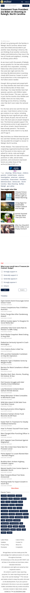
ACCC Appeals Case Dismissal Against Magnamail (14, 441)
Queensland (19, 505)
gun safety (10, 186)
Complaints (19, 547)
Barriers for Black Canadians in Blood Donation (14, 368)
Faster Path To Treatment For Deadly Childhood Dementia (14, 423)
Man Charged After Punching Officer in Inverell (15, 434)
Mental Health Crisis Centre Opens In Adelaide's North (14, 469)
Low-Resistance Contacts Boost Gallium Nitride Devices (12, 390)
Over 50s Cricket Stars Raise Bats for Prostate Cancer (14, 448)
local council (5, 511)
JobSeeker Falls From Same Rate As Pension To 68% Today (14, 329)
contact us (7, 591)
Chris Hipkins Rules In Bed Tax (12, 349)
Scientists (4, 526)
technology (19, 514)
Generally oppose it (10, 279)
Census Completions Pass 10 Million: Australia (14, 308)
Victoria (8, 501)
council (10, 508)
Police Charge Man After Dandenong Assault (14, 315)
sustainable (17, 520)
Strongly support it (10, 272)
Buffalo (21, 184)
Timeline (4, 296)
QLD (21, 523)
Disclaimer (4, 547)
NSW (3, 501)
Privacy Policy (5, 545)
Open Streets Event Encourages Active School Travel (15, 302)
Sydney (16, 526)
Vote (5, 290)
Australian (16, 498)
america (21, 175)
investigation (5, 177)
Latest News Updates (4, 541)
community (5, 179)
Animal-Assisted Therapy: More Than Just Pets (21, 215)
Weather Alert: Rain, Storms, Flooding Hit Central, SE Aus (14, 375)
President (23, 179)
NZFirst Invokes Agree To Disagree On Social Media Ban (15, 322)
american (14, 177)
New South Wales (14, 511)
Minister (12, 505)
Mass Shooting (13, 184)
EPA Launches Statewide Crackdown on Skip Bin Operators (14, 355)
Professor (14, 501)
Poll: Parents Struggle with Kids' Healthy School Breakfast (12, 383)
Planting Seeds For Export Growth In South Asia (14, 483)
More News (15, 488)
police (10, 498)
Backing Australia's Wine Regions (13, 409)
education (11, 514)
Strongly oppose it (10, 282)
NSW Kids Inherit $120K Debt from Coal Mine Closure (13, 403)
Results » (22, 290)
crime (3, 520)
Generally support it (11, 275)
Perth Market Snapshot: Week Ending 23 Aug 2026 (14, 335)
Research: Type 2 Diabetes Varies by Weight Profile (14, 362)
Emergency (9, 520)
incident (10, 532)
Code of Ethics (20, 540)
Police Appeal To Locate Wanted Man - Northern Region (14, 455)
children (25, 173)
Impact (19, 529)
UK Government (14, 523)
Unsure (6, 286)
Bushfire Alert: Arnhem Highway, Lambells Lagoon (13, 463)
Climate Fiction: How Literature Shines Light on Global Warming (21, 195)
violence (21, 177)
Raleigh (3, 186)
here (16, 164)
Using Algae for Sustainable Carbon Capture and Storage (21, 205)
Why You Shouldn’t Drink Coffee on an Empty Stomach (22, 227)
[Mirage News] (6, 2)
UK (14, 508)
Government (14, 179)
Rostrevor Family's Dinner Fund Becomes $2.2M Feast (12, 415)
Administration (6, 182)
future (10, 526)
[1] (19, 576)
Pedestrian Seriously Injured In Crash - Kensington (15, 343)
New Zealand (5, 523)
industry (26, 514)
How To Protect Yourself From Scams (14, 429)
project (26, 517)
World (2, 5)
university (19, 495)
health (20, 501)
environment (5, 505)
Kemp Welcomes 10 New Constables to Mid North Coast (14, 397)
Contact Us (19, 542)
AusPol (12, 517)
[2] (21, 576)
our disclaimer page (19, 591)
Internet (4, 532)
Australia (4, 495)
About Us (18, 545)
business (4, 508)
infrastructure (24, 511)
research (23, 498)
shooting (8, 173)
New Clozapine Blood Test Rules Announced (13, 476)
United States (12, 175)
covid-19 (20, 508)
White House (17, 173)
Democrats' (16, 182)
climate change (5, 529)
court (24, 529)
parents (3, 175)
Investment (4, 514)
